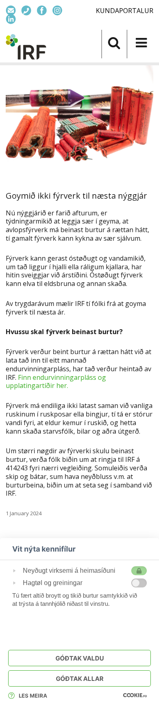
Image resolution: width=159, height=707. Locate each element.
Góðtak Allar (80, 679)
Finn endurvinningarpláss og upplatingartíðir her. (56, 381)
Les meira (33, 695)
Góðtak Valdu (79, 658)
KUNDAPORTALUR (124, 10)
